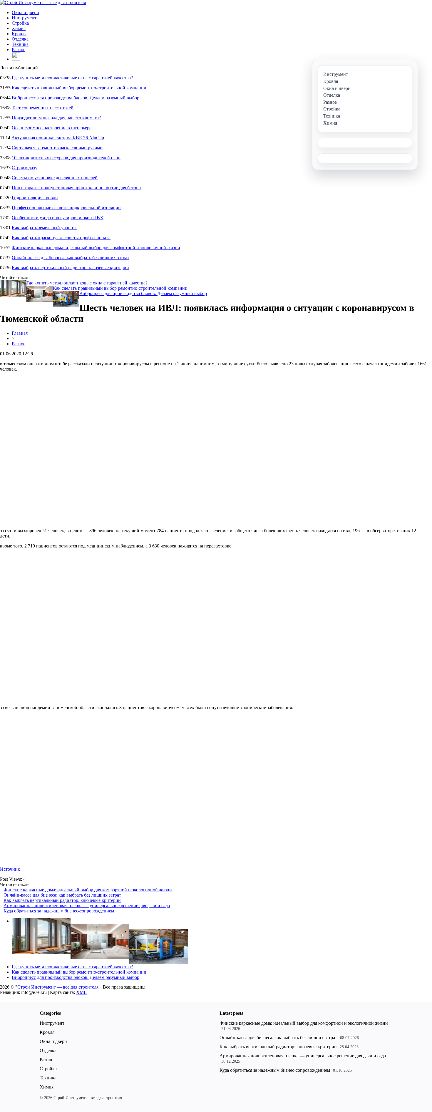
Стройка (20, 23)
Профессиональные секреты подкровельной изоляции (66, 207)
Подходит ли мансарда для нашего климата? (56, 117)
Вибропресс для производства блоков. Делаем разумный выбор (75, 97)
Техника (20, 44)
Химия (19, 28)
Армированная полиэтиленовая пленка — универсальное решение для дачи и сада (87, 905)
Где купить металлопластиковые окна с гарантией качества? (72, 77)
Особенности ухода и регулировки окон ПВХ (57, 217)
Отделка (20, 38)
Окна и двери (25, 12)
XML (81, 992)
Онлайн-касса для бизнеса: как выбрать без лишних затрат (70, 257)
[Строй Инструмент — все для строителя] (43, 2)
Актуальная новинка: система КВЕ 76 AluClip (57, 137)
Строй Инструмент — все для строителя (57, 986)
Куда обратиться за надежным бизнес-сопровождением (59, 910)
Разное (18, 49)
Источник (10, 869)
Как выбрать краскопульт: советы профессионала (61, 237)
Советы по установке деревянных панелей (55, 177)
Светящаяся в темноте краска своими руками (57, 147)
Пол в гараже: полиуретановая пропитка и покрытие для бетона (76, 187)
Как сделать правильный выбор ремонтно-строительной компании (79, 87)
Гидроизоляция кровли (35, 197)
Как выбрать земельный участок (44, 227)
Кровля (19, 33)
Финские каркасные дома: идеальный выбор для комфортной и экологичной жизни (96, 247)
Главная (20, 333)
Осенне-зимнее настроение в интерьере (51, 127)
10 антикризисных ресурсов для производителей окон (66, 157)
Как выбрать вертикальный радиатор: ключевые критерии (70, 267)
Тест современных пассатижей (42, 107)
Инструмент (24, 17)
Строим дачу (24, 167)
